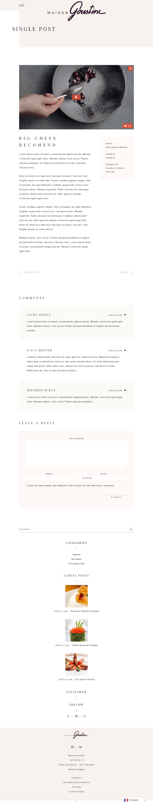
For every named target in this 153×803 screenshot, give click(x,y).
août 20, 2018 (61, 611)
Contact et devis (76, 791)
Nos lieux (76, 787)
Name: (49, 473)
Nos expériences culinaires (76, 782)
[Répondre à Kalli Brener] (125, 350)
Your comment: (76, 438)
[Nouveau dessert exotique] (76, 596)
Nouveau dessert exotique (85, 611)
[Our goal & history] (76, 664)
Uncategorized (77, 563)
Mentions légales (76, 769)
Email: (104, 473)
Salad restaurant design (85, 645)
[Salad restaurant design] (76, 630)
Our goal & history (85, 679)
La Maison (77, 777)
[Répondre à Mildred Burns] (125, 390)
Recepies (110, 157)
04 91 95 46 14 (77, 760)
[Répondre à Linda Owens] (125, 315)
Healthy (76, 554)
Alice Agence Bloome (117, 147)
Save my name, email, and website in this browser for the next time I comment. (71, 485)
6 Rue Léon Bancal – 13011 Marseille (76, 764)
